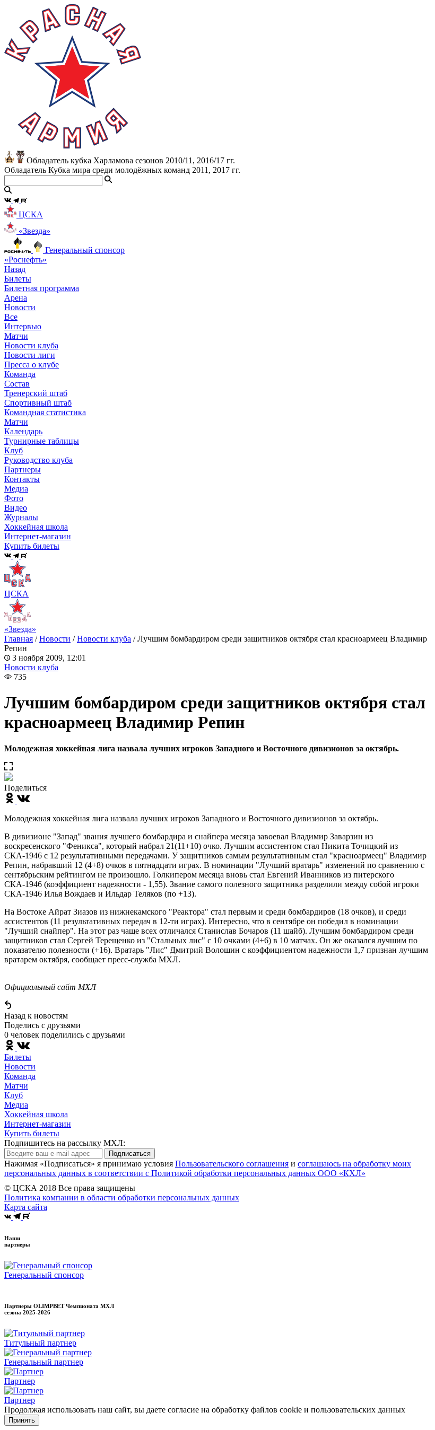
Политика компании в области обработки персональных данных (121, 1197)
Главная (18, 638)
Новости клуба (31, 345)
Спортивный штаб (38, 402)
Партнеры (22, 469)
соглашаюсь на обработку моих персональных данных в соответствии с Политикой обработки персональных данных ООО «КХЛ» (207, 1168)
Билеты (17, 1056)
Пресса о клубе (31, 364)
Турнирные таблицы (41, 440)
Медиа (16, 1104)
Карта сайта (25, 1207)
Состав (17, 383)
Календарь (23, 431)
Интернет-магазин (37, 1123)
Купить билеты (31, 1133)
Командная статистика (45, 412)
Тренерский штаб (35, 393)
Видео (15, 507)
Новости (55, 638)
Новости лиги (29, 354)
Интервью (22, 326)
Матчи (16, 335)
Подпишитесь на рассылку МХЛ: (64, 1142)
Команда (20, 1076)
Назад (14, 269)
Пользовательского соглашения (232, 1163)
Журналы (21, 517)
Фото (13, 498)
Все (11, 316)
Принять (21, 1420)
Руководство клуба (38, 459)
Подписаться (130, 1153)
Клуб (13, 1095)
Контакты (22, 479)
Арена (15, 297)
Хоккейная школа (36, 1114)
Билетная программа (41, 288)
